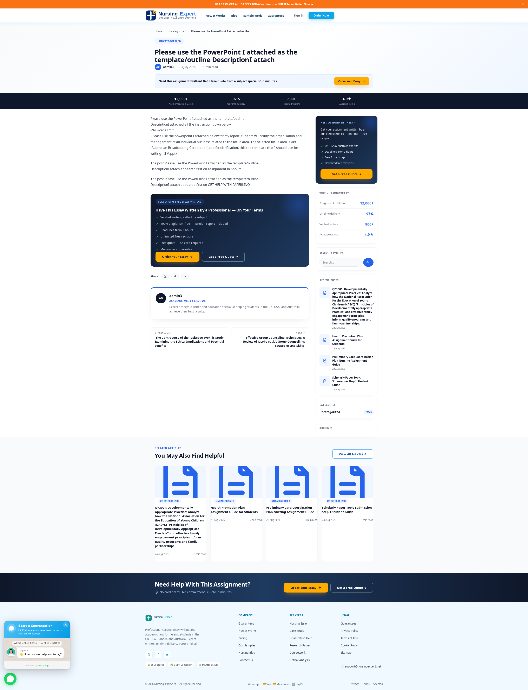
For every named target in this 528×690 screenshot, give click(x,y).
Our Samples (246, 645)
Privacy (354, 684)
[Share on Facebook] (175, 276)
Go (368, 262)
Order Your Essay (349, 81)
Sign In (299, 16)
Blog (234, 16)
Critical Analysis (300, 660)
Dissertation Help (301, 638)
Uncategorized (177, 31)
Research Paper (300, 645)
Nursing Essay (299, 623)
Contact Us (245, 660)
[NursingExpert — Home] (172, 15)
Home (158, 31)
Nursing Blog (246, 652)
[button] (10, 678)
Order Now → (304, 4)
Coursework (297, 652)
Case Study (297, 631)
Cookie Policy (349, 645)
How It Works (215, 16)
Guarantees (276, 16)
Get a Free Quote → (223, 256)
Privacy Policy (349, 631)
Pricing (242, 638)
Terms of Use (349, 638)
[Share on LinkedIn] (185, 276)
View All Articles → (353, 454)
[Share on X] (165, 276)
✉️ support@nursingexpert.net (361, 666)
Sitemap (346, 652)
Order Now (321, 15)
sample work (252, 16)
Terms (366, 684)
